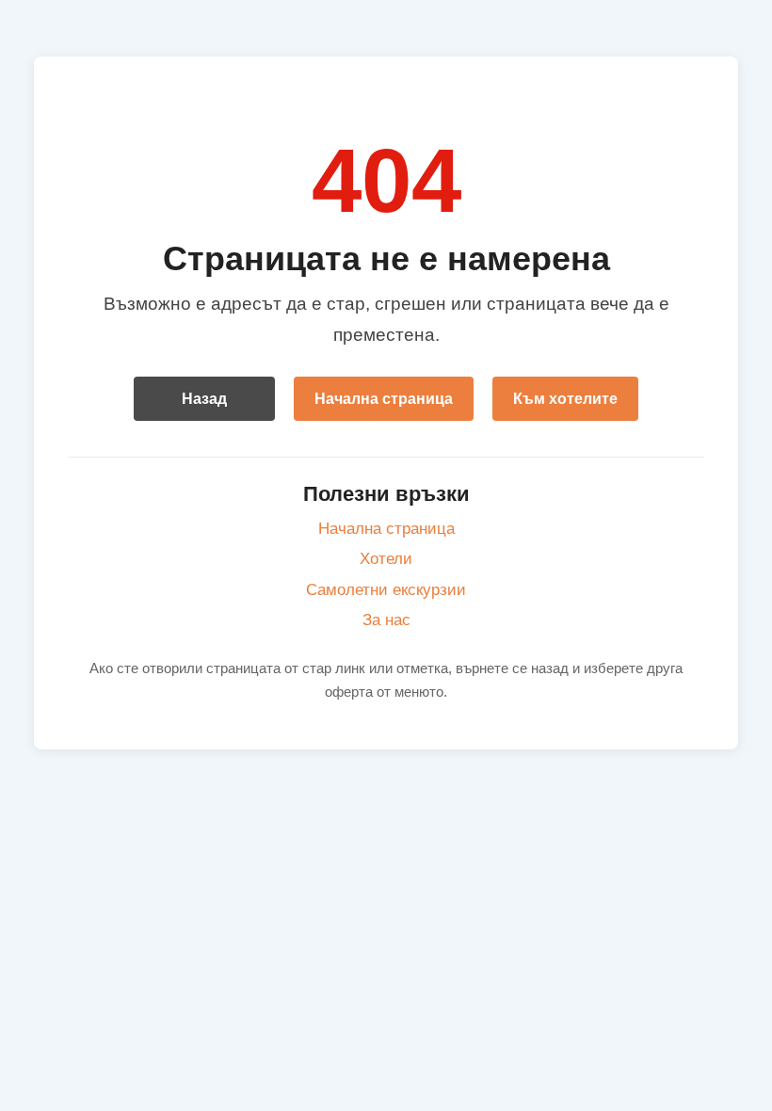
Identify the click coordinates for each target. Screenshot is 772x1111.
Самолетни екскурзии (386, 590)
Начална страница (383, 399)
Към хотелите (565, 399)
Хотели (386, 559)
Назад (204, 399)
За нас (386, 620)
